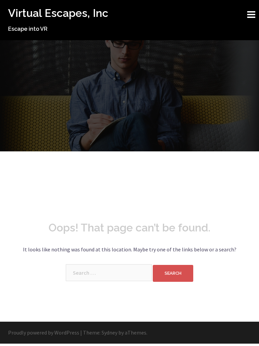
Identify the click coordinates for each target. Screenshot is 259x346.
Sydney (109, 332)
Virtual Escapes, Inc (58, 13)
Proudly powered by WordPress (43, 332)
